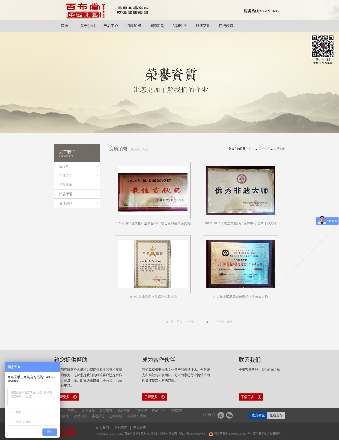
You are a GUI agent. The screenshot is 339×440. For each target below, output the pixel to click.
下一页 (220, 322)
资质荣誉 (279, 149)
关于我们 (264, 149)
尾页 (230, 322)
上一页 (190, 322)
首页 (179, 322)
